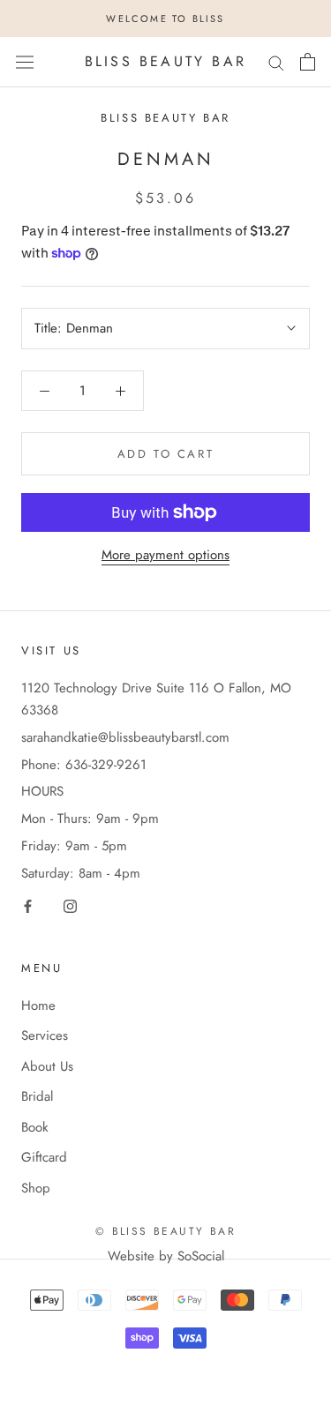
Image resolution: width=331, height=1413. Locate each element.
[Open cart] (307, 62)
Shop (35, 1188)
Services (44, 1035)
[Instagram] (70, 905)
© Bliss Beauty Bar (165, 1231)
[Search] (276, 62)
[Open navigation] (25, 62)
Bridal (37, 1096)
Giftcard (44, 1157)
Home (38, 1005)
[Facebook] (27, 905)
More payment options (165, 554)
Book (35, 1127)
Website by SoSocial (166, 1256)
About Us (47, 1066)
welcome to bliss (165, 18)
